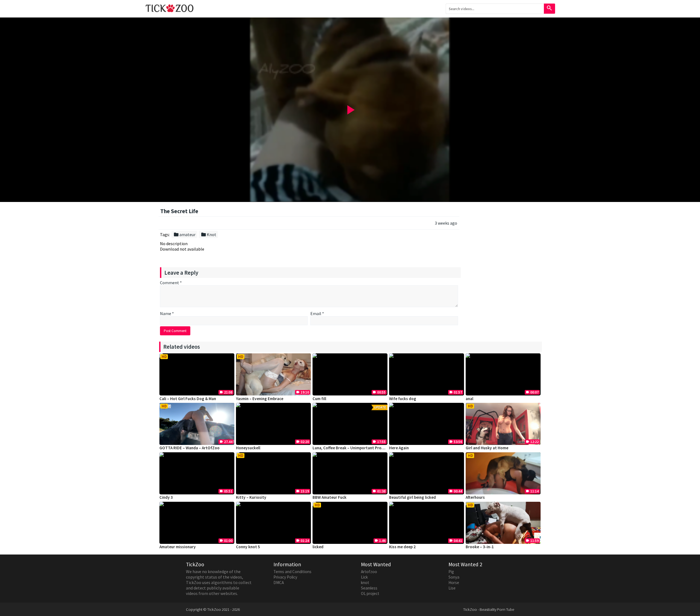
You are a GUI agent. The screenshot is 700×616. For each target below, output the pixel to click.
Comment (171, 282)
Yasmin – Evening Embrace (259, 398)
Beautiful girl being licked (412, 497)
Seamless (369, 588)
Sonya (453, 577)
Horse (453, 582)
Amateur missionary (177, 546)
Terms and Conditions (292, 571)
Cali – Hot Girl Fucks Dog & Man (187, 398)
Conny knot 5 (248, 546)
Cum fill (319, 398)
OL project (370, 593)
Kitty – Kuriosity (251, 497)
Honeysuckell (248, 447)
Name (167, 313)
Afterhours (475, 497)
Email (317, 313)
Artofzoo (369, 571)
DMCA (278, 582)
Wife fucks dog (402, 398)
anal (469, 398)
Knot (208, 234)
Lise (452, 588)
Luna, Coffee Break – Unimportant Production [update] (362, 447)
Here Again (399, 447)
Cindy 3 (166, 497)
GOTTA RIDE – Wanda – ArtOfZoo (189, 447)
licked (318, 546)
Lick (364, 577)
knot (365, 582)
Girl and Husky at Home (487, 447)
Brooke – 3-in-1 (480, 546)
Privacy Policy (285, 577)
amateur (184, 234)
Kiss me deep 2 (402, 546)
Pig (451, 571)
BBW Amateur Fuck (329, 497)
